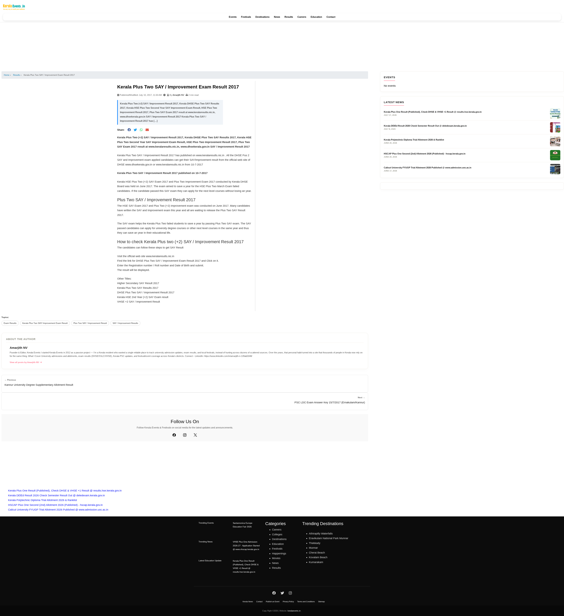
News (277, 17)
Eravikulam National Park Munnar (328, 538)
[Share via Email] (147, 130)
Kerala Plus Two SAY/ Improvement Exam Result (45, 323)
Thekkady (314, 543)
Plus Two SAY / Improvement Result (90, 323)
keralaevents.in (294, 611)
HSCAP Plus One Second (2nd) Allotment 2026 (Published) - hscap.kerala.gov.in (55, 505)
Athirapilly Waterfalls (321, 533)
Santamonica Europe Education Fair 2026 (242, 525)
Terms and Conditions (306, 602)
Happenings (279, 553)
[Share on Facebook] (129, 130)
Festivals (246, 17)
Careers (301, 17)
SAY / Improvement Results (125, 323)
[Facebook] (174, 435)
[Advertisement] (282, 46)
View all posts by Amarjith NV (24, 362)
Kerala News (248, 602)
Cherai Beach (317, 552)
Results (288, 17)
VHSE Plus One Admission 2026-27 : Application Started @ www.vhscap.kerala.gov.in (246, 545)
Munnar (313, 547)
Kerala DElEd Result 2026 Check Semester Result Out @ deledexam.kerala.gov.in (56, 495)
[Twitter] (195, 435)
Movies (276, 558)
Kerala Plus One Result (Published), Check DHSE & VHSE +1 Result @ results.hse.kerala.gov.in (65, 490)
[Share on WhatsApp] (141, 130)
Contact (331, 17)
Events (233, 17)
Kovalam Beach (318, 557)
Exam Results (10, 323)
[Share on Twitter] (135, 130)
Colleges (277, 534)
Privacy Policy (288, 602)
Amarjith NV (178, 95)
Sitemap (321, 602)
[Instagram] (185, 435)
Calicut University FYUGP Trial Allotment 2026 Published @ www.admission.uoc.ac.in (58, 509)
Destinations (262, 17)
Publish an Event (272, 602)
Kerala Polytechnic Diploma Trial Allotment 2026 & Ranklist (42, 500)
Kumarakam (316, 562)
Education (316, 17)
